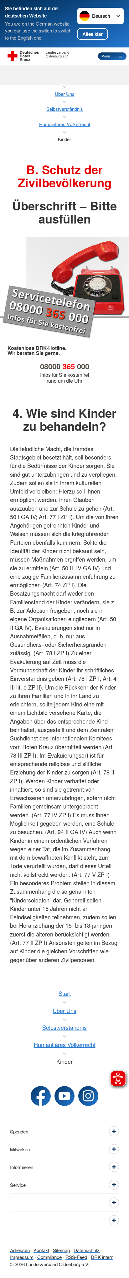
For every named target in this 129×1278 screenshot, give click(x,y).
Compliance (49, 1257)
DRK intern (102, 1257)
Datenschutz (87, 1250)
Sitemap (61, 1250)
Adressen (20, 1250)
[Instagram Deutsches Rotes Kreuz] (88, 1096)
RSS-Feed (76, 1257)
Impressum (22, 1257)
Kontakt (41, 1250)
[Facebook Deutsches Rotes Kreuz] (41, 1096)
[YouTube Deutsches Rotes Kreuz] (64, 1096)
